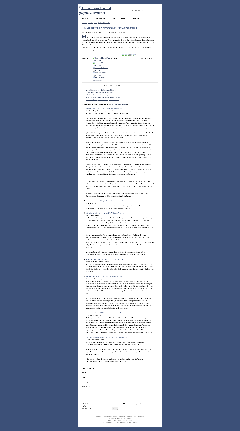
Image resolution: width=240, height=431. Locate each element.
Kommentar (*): (87, 386)
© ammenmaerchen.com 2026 (110, 422)
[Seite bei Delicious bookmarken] (102, 69)
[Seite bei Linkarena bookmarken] (102, 64)
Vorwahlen (129, 418)
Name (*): (85, 372)
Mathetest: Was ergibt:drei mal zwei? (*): (88, 405)
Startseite (85, 18)
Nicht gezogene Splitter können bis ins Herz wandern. (104, 97)
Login (135, 416)
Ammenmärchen (99, 18)
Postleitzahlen (121, 418)
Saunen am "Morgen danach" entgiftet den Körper (102, 100)
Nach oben (141, 416)
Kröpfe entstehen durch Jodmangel (97, 95)
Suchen (112, 18)
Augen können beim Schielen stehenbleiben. (101, 90)
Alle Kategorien (92, 23)
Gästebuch (136, 18)
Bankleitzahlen (112, 418)
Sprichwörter (117, 420)
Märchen (124, 420)
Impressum (135, 422)
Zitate (130, 420)
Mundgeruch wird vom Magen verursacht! (100, 92)
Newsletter (124, 18)
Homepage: (86, 382)
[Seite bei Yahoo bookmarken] (102, 74)
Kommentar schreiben (119, 104)
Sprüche (110, 420)
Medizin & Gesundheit (104, 23)
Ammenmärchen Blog (125, 422)
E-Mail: (84, 377)
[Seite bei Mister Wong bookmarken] (102, 59)
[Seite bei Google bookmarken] (102, 78)
